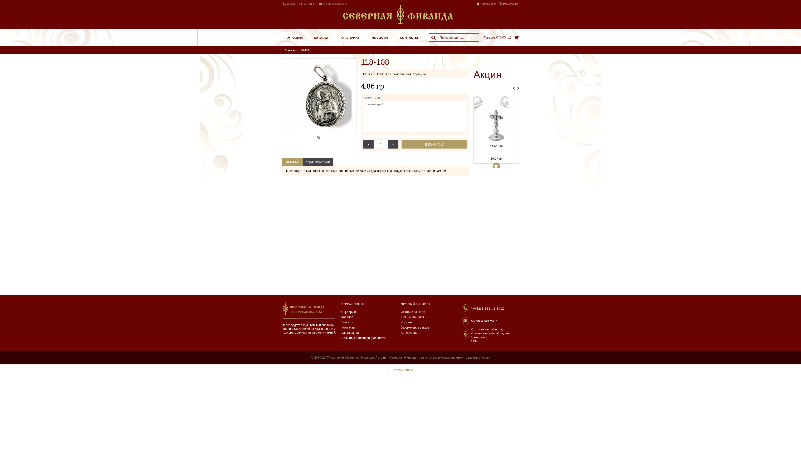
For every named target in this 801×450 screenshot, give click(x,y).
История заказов (413, 312)
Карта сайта (350, 333)
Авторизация (410, 333)
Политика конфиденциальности (364, 338)
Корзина (407, 322)
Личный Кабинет (412, 317)
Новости (347, 322)
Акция (487, 75)
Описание (292, 162)
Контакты (348, 327)
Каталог (347, 317)
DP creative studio (400, 370)
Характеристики (318, 162)
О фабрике (349, 312)
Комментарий (372, 97)
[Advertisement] (496, 232)
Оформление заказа (415, 327)
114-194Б (496, 146)
